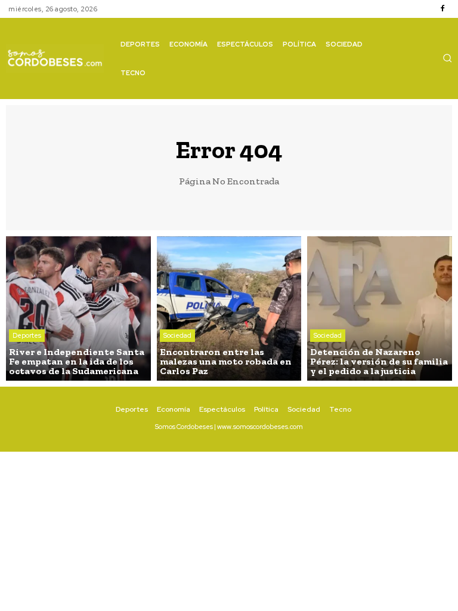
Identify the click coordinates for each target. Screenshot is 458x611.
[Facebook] (442, 9)
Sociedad (177, 335)
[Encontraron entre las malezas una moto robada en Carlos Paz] (229, 308)
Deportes (27, 335)
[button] (447, 58)
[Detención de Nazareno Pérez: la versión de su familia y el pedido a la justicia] (379, 308)
